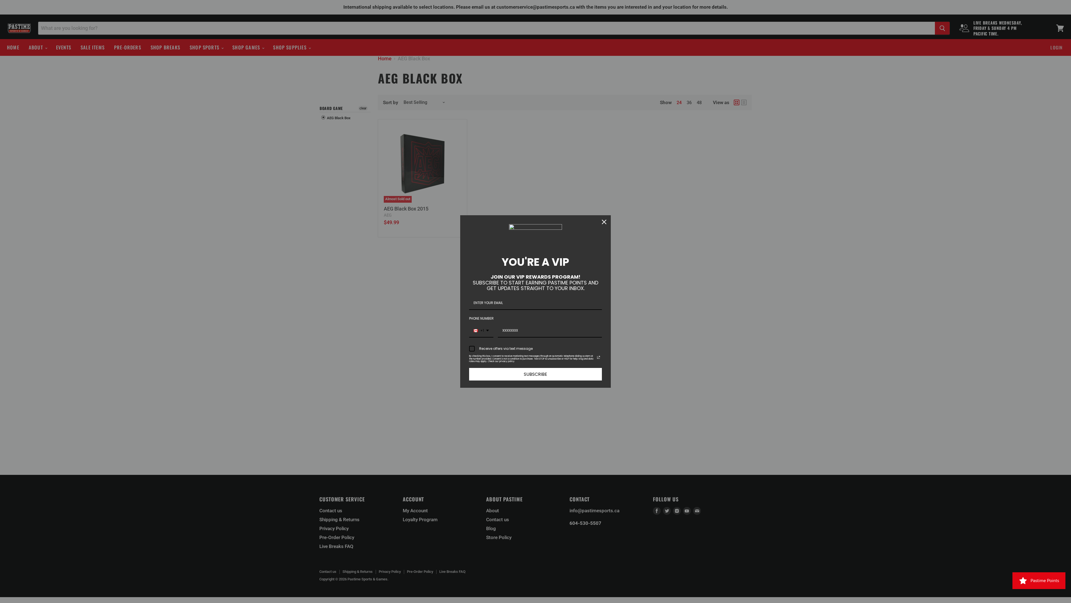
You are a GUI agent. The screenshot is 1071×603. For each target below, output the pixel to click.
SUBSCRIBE (535, 374)
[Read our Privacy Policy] (598, 357)
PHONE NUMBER (481, 318)
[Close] (604, 222)
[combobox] (481, 331)
